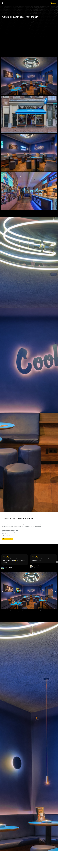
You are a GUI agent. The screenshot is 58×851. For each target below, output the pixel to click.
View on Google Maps (7, 538)
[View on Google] (2, 568)
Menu (5, 3)
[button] (1, 562)
